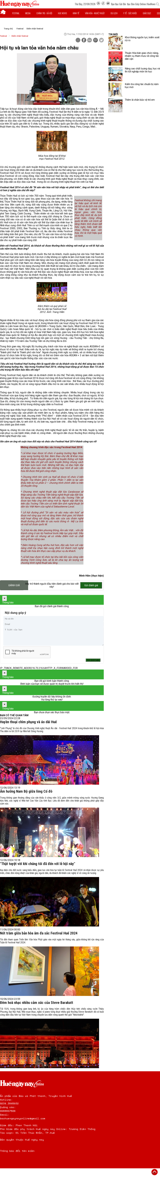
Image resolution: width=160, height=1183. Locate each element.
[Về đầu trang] (154, 1172)
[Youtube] (108, 4)
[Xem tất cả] (158, 13)
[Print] (78, 40)
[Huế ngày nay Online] (19, 6)
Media (27, 13)
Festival (16, 13)
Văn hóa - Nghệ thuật (95, 13)
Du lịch (114, 13)
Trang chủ (8, 28)
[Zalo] (89, 40)
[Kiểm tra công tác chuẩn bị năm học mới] (115, 90)
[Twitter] (101, 40)
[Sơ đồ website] (98, 4)
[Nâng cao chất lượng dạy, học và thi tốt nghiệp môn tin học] (115, 74)
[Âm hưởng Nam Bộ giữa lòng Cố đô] (49, 832)
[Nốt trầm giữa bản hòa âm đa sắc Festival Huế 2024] (49, 971)
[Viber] (95, 40)
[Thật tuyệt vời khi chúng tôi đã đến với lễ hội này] (49, 901)
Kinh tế (76, 13)
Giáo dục (147, 13)
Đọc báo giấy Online (136, 4)
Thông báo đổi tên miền (17, 1151)
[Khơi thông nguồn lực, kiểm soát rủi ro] (115, 43)
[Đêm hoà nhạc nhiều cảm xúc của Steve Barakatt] (49, 1043)
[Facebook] (103, 4)
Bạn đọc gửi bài (118, 4)
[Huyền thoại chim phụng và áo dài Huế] (49, 760)
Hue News (62, 13)
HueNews (151, 4)
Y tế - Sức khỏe (130, 13)
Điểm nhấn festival (35, 28)
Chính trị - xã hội (44, 13)
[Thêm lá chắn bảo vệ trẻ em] (115, 105)
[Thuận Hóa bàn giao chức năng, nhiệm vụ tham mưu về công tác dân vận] (115, 58)
